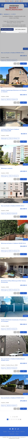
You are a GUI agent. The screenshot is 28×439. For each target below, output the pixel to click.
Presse (9, 431)
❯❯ (20, 419)
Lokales (13, 431)
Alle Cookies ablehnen (20, 29)
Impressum (22, 431)
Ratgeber (5, 431)
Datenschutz (11, 433)
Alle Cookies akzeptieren (7, 29)
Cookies (17, 433)
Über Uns (17, 431)
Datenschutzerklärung (22, 32)
